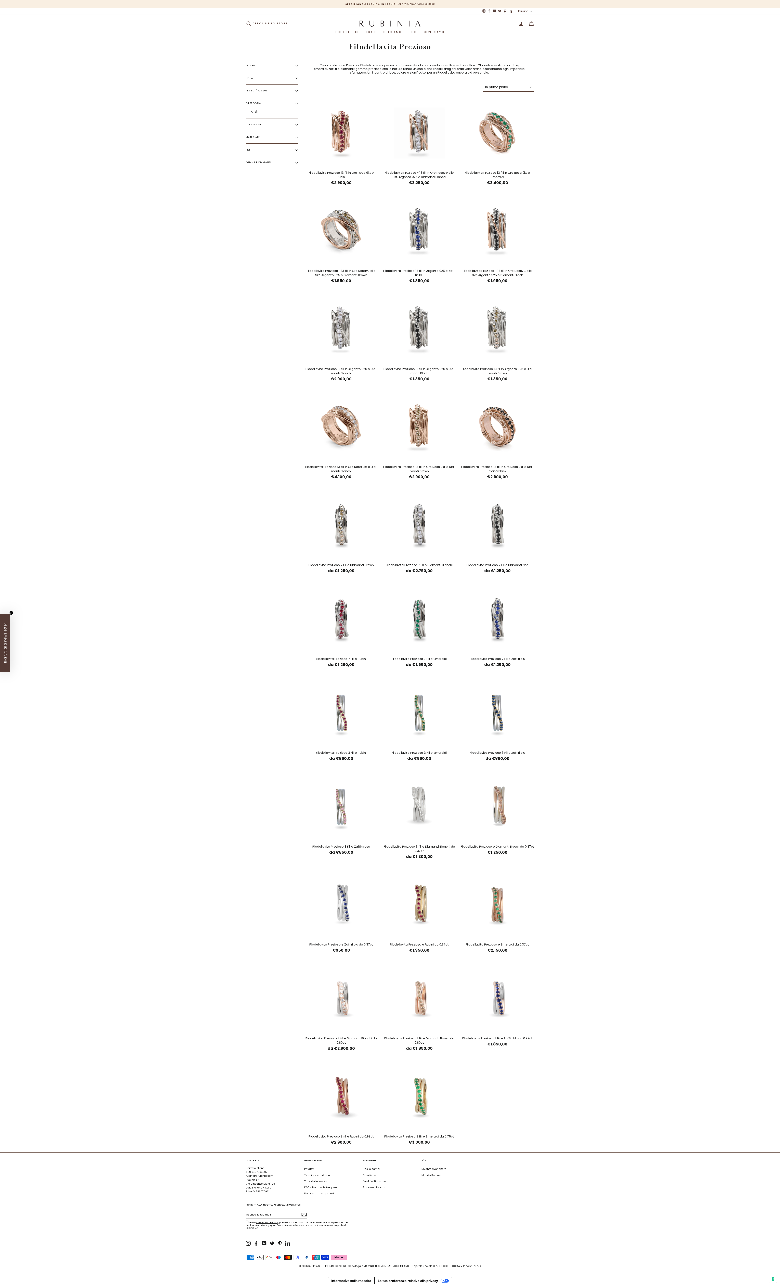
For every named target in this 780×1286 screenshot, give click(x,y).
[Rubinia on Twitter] (272, 1243)
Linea (249, 78)
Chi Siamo (392, 32)
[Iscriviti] (304, 1214)
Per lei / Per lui (256, 90)
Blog (412, 32)
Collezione (254, 124)
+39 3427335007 (256, 1172)
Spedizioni (370, 1175)
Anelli (254, 112)
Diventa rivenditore (433, 1169)
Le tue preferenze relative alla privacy (408, 1281)
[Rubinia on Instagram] (248, 1243)
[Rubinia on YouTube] (264, 1243)
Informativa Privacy (267, 1222)
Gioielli (342, 32)
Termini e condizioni (317, 1175)
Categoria (253, 103)
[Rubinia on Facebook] (256, 1243)
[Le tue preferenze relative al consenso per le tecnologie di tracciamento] (773, 1279)
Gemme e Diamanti (258, 162)
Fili (248, 150)
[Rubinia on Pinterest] (279, 1243)
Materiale (253, 137)
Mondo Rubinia (431, 1175)
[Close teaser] (11, 613)
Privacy (309, 1169)
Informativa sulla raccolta (351, 1281)
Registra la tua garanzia (320, 1193)
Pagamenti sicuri (374, 1187)
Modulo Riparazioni (375, 1181)
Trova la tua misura (316, 1181)
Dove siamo (434, 32)
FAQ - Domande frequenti (321, 1187)
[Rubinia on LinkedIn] (287, 1243)
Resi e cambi (371, 1169)
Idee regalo (366, 32)
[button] (5, 643)
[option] (438, 4)
